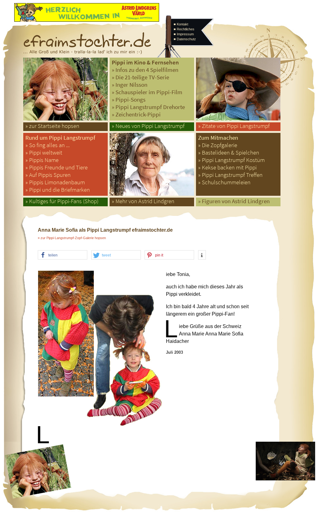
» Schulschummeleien (224, 182)
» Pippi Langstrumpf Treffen (230, 174)
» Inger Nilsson (129, 84)
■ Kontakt (181, 24)
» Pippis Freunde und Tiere (56, 167)
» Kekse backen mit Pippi (227, 167)
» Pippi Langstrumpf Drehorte (148, 107)
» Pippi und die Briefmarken (57, 189)
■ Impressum (184, 34)
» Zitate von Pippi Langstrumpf (234, 125)
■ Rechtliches (184, 29)
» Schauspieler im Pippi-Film (147, 92)
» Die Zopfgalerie (217, 145)
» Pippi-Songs (128, 99)
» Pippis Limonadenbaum (55, 182)
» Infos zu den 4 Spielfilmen (145, 69)
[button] (62, 255)
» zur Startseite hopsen (52, 125)
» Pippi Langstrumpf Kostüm (231, 160)
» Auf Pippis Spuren (48, 174)
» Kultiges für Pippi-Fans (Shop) (61, 201)
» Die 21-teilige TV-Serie (140, 77)
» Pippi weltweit (43, 152)
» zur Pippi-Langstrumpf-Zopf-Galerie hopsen (72, 238)
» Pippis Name (42, 160)
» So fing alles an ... (47, 145)
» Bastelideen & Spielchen (228, 152)
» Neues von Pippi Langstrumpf (148, 125)
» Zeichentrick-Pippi (136, 114)
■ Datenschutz (185, 39)
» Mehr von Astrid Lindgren (143, 201)
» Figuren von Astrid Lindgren (234, 201)
